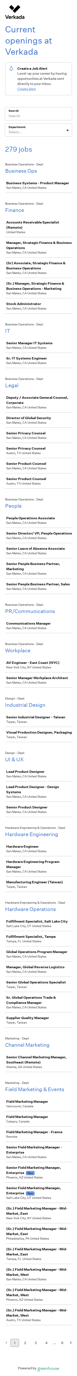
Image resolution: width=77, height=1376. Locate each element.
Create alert (26, 89)
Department (17, 127)
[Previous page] (6, 1343)
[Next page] (71, 1343)
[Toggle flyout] (67, 130)
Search (14, 111)
